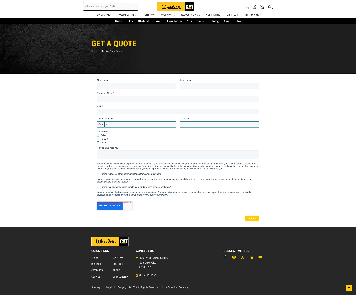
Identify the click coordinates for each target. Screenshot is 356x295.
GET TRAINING (213, 14)
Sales (94, 257)
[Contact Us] (262, 7)
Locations (119, 257)
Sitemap (96, 287)
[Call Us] (247, 7)
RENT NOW (149, 14)
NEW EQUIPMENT (104, 14)
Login (269, 7)
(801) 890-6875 (253, 14)
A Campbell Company (177, 287)
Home (94, 51)
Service (95, 276)
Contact (118, 263)
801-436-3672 (148, 275)
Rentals (96, 263)
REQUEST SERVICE (190, 14)
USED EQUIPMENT (128, 14)
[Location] (255, 7)
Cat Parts (97, 270)
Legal (109, 287)
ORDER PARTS (168, 14)
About (116, 270)
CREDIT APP (232, 14)
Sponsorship (120, 276)
